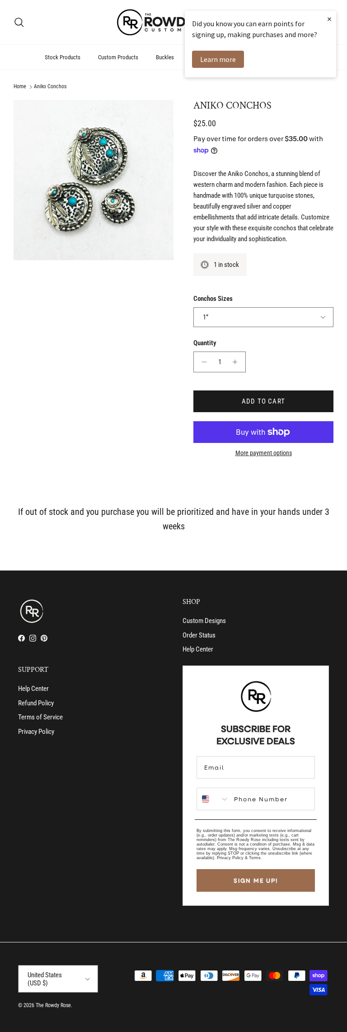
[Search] (19, 22)
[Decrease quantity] (202, 362)
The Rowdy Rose (53, 1005)
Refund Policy (36, 703)
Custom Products (118, 57)
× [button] (329, 18)
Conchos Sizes (213, 299)
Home (20, 87)
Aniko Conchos (50, 87)
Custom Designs (204, 621)
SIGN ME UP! (256, 880)
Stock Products (62, 57)
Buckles (165, 57)
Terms (255, 858)
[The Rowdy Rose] (173, 22)
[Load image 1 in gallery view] (94, 180)
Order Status (199, 635)
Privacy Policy (36, 732)
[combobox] (213, 799)
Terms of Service (40, 717)
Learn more (218, 59)
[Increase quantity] (237, 362)
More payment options (263, 453)
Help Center (198, 649)
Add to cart (263, 401)
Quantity (204, 343)
